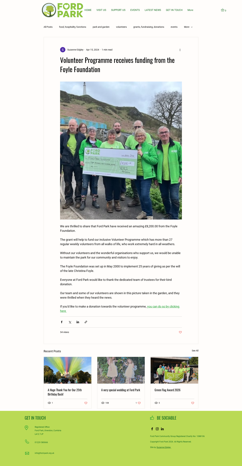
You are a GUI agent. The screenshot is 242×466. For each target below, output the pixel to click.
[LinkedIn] (162, 429)
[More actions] (180, 50)
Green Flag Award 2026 (167, 390)
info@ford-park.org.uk (44, 453)
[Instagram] (157, 429)
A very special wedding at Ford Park (120, 390)
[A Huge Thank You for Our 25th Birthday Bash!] (67, 370)
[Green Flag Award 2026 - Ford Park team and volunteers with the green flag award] (174, 370)
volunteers (121, 27)
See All (195, 350)
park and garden (101, 27)
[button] (224, 10)
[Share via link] (85, 322)
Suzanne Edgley (164, 447)
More (186, 27)
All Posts (48, 27)
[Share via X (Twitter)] (69, 322)
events (174, 27)
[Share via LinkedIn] (77, 322)
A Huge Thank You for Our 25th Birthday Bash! (65, 392)
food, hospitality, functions (72, 27)
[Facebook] (152, 429)
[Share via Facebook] (61, 322)
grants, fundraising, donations (148, 27)
